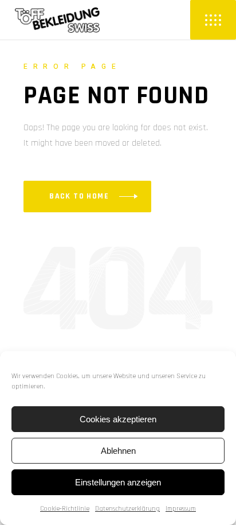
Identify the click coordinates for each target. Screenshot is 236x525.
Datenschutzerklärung (127, 508)
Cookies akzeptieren (118, 419)
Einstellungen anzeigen (118, 482)
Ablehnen (118, 451)
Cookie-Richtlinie (64, 508)
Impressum (181, 508)
